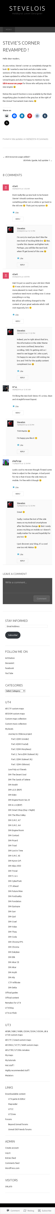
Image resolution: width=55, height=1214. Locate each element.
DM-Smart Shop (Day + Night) (21, 810)
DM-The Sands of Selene (19, 779)
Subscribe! (13, 635)
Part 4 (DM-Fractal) (19, 744)
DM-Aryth (12, 972)
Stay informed (16, 620)
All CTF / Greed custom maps (18, 1040)
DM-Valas (12, 927)
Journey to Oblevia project (20, 734)
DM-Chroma (13, 947)
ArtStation (10, 658)
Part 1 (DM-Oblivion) (20, 764)
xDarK (15, 186)
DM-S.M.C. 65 (14, 856)
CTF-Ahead (13, 886)
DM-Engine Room (16, 830)
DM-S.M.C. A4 (14, 825)
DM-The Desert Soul (17, 774)
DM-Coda (12, 937)
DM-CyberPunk (15, 881)
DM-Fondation (14, 901)
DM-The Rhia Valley (17, 815)
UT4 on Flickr (11, 1013)
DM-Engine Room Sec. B (19, 800)
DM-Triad (12, 845)
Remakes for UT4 (13, 1003)
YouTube (9, 673)
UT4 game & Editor (16, 1099)
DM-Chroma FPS (15, 942)
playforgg (16, 461)
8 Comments (42, 139)
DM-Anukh (13, 785)
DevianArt (9, 663)
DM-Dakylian (14, 952)
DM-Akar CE (13, 962)
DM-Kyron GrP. (14, 861)
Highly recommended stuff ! (17, 1070)
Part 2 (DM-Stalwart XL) (21, 759)
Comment (41, 598)
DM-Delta (12, 987)
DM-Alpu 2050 (14, 866)
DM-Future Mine (15, 891)
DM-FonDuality (15, 896)
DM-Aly (11, 977)
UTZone (12, 1114)
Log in (8, 1153)
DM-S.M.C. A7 (14, 820)
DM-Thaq (12, 932)
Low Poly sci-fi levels (17, 769)
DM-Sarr (12, 911)
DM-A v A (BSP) (15, 805)
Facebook (9, 668)
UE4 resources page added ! (16, 157)
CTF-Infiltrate (14, 982)
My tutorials (10, 1060)
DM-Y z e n (13, 876)
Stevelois (21, 228)
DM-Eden (12, 795)
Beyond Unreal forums (18, 1124)
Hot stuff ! (9, 1065)
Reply (18, 219)
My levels (9, 729)
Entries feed (10, 1158)
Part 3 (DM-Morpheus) (21, 749)
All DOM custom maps (15, 714)
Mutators (9, 1075)
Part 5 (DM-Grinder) (20, 739)
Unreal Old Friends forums (20, 1129)
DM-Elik (11, 957)
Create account (12, 1148)
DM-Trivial (12, 871)
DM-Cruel (12, 921)
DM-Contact (13, 835)
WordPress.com (12, 1168)
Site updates (17, 139)
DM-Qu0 (12, 916)
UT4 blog (9, 1008)
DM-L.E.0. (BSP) (15, 790)
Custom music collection (16, 724)
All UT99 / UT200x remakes (17, 1050)
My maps (9, 1055)
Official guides (11, 992)
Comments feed (12, 1163)
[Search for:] (49, 30)
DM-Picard (13, 840)
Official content (12, 998)
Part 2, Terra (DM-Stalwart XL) (24, 754)
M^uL (14, 387)
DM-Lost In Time (15, 850)
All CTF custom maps (14, 708)
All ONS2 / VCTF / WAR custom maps (21, 1045)
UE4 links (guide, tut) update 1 (37, 160)
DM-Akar (12, 967)
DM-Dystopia (14, 906)
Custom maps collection (15, 719)
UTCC (10, 1109)
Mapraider (13, 1104)
